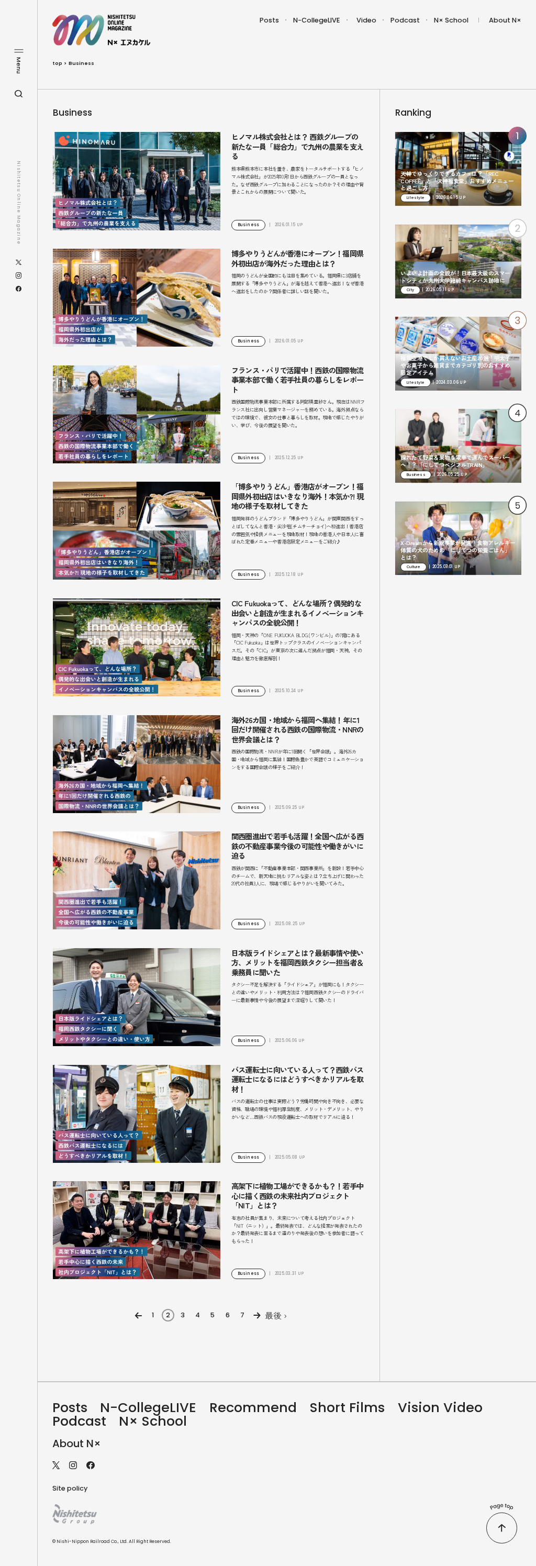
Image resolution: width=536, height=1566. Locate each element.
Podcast (405, 20)
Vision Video (440, 1407)
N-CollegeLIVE (316, 20)
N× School (451, 20)
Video (366, 20)
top (57, 63)
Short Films (347, 1407)
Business (81, 63)
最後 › (276, 1315)
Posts (269, 20)
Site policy (69, 1488)
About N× (505, 20)
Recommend (253, 1407)
